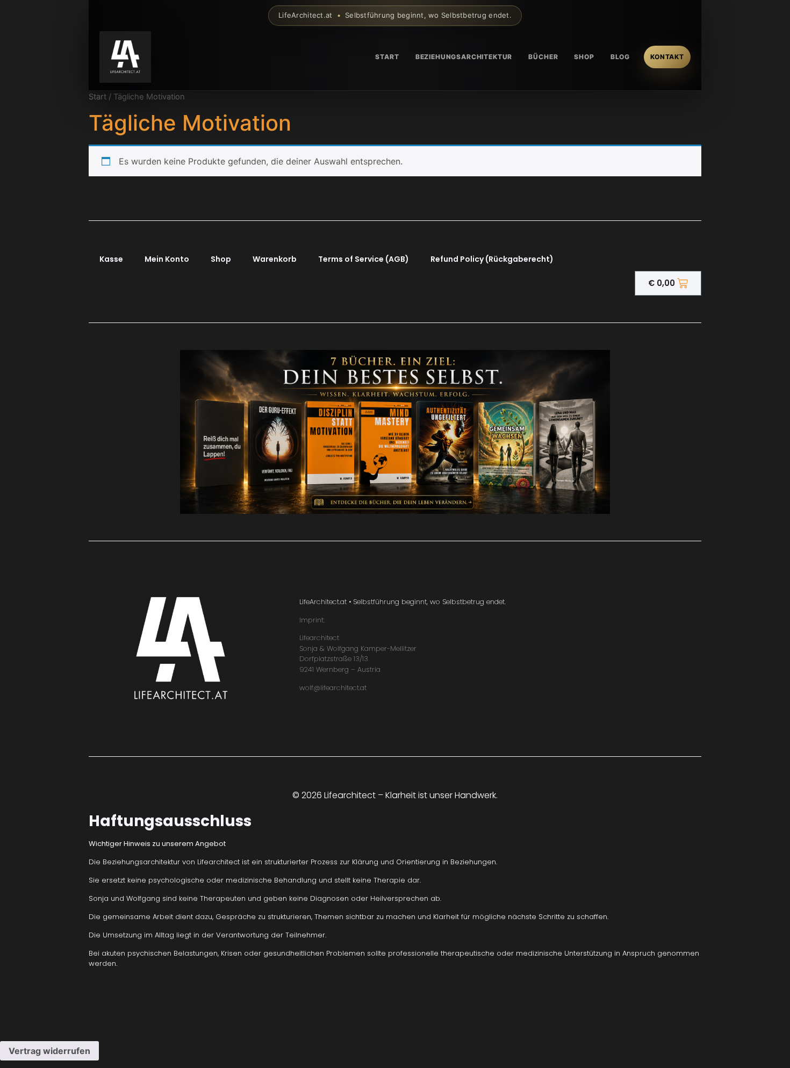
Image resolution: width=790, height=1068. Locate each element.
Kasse (111, 259)
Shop (584, 57)
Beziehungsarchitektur (464, 57)
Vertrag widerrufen (49, 1050)
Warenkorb (275, 259)
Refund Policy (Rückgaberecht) (492, 259)
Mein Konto (167, 259)
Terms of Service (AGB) (363, 259)
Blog (620, 57)
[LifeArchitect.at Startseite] (125, 57)
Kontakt (667, 57)
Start (387, 57)
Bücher (543, 57)
